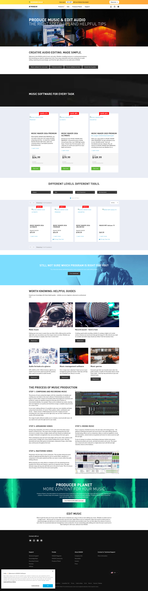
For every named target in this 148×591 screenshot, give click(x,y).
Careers (77, 561)
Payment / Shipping (97, 583)
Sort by (112, 202)
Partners (31, 563)
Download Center (34, 561)
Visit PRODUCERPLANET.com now (74, 500)
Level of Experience (81, 192)
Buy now (35, 168)
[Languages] (118, 6)
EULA (85, 583)
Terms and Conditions (55, 583)
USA (115, 572)
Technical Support (34, 556)
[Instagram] (34, 540)
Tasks (56, 192)
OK (48, 585)
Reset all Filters (75, 198)
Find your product (57, 67)
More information (102, 556)
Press (76, 563)
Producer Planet (56, 561)
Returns (90, 583)
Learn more (35, 148)
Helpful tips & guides (90, 67)
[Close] (52, 571)
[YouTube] (30, 540)
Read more (34, 340)
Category (35, 192)
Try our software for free (73, 67)
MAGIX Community (57, 558)
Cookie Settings (35, 585)
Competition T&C (66, 583)
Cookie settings (79, 583)
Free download (74, 273)
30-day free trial (105, 239)
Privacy (72, 583)
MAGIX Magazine (56, 556)
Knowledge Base (33, 558)
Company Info (78, 556)
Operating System (103, 192)
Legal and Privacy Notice (10, 581)
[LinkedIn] (37, 540)
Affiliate (31, 566)
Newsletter (78, 558)
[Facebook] (41, 540)
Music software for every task (39, 67)
